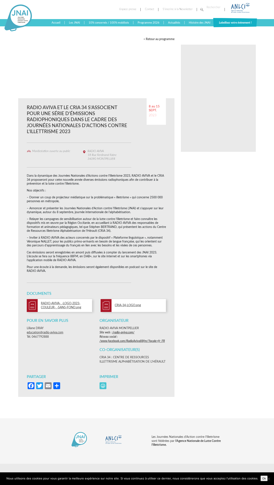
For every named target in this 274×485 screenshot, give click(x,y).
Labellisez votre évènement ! (235, 22)
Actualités (174, 22)
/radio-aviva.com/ (123, 332)
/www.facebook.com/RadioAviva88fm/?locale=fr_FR (132, 341)
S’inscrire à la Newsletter (178, 9)
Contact (149, 9)
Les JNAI (74, 22)
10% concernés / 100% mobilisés (109, 22)
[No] (269, 479)
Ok (264, 478)
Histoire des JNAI (199, 22)
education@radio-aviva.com (45, 332)
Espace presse (127, 9)
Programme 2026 (148, 22)
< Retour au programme (158, 39)
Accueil (56, 22)
